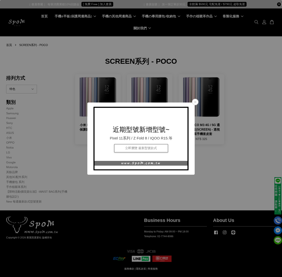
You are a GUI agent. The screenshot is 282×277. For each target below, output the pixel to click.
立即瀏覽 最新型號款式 (141, 148)
